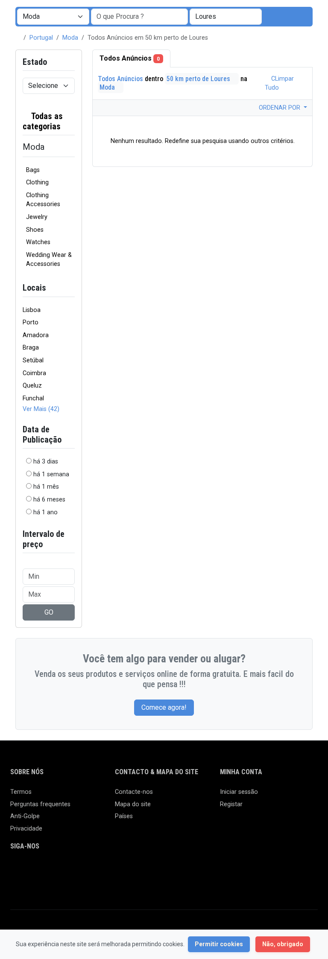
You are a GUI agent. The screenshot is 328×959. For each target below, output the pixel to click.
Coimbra (34, 373)
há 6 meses (49, 499)
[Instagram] (40, 870)
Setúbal (33, 360)
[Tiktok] (77, 870)
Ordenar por (280, 107)
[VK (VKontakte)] (15, 884)
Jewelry (36, 217)
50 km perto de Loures (199, 79)
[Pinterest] (65, 870)
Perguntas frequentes (40, 804)
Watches (38, 242)
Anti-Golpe (25, 816)
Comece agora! (164, 707)
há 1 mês (46, 486)
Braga (31, 347)
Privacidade (26, 828)
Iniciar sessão (239, 792)
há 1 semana (51, 474)
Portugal (41, 37)
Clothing (37, 182)
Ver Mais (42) (41, 409)
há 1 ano (45, 512)
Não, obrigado (282, 944)
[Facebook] (15, 870)
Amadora (36, 335)
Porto (30, 322)
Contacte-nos (134, 792)
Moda (70, 37)
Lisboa (32, 310)
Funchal (33, 398)
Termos (21, 792)
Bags (33, 170)
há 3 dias (45, 461)
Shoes (35, 229)
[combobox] (226, 17)
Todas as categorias (43, 121)
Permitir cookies (219, 944)
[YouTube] (90, 870)
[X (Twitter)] (28, 870)
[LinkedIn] (52, 870)
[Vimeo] (102, 870)
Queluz (32, 385)
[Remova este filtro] (71, 121)
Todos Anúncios (130, 58)
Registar (231, 804)
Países (124, 816)
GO (48, 612)
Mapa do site (133, 804)
